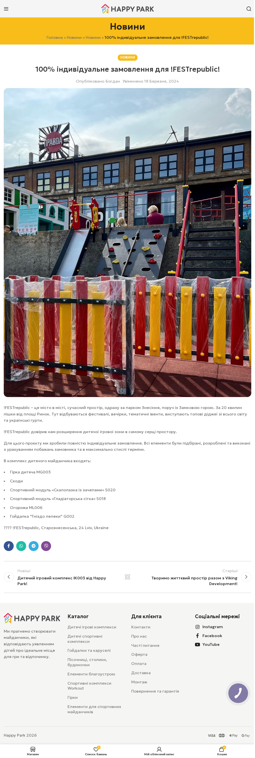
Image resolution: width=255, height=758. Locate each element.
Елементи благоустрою (91, 673)
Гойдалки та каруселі (89, 650)
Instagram (212, 626)
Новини (74, 37)
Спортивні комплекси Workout (89, 686)
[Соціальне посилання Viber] (46, 546)
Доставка (141, 672)
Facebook (212, 635)
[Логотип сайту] (127, 8)
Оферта (139, 654)
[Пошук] (249, 9)
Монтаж (139, 681)
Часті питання (145, 645)
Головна (55, 37)
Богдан (113, 81)
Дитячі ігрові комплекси (91, 626)
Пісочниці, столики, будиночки (87, 662)
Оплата (138, 663)
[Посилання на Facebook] (9, 546)
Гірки (72, 697)
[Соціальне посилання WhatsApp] (21, 546)
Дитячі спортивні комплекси (84, 639)
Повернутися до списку (127, 577)
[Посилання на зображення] (32, 617)
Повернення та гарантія (155, 691)
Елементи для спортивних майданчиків (94, 709)
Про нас (139, 636)
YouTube (211, 644)
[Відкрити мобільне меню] (6, 9)
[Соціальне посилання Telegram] (34, 546)
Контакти (140, 626)
